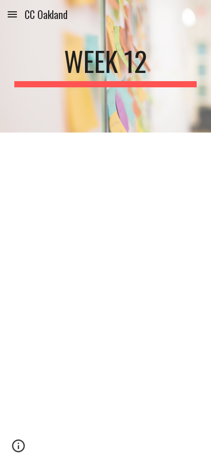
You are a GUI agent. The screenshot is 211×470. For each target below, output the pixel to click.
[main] (105, 66)
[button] (12, 14)
